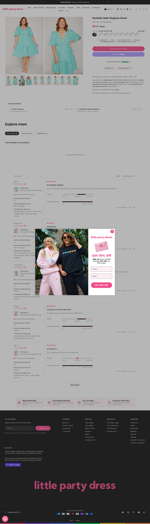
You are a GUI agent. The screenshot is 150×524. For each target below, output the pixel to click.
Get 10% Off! (101, 285)
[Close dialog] (112, 231)
